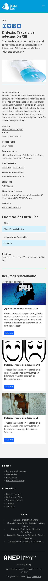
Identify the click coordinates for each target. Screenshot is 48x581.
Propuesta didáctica (11, 207)
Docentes (6, 167)
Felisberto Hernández (33, 155)
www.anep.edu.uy (24, 564)
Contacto (10, 506)
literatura (6, 158)
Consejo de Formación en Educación (26, 541)
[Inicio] (21, 6)
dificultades (7, 155)
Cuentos (28, 158)
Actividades (7, 185)
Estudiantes (18, 167)
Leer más (9, 333)
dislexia (17, 155)
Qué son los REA (14, 497)
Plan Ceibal (11, 477)
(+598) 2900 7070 (34, 576)
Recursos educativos (16, 471)
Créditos (10, 503)
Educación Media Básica (14, 229)
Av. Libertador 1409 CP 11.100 (18, 569)
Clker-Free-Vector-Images (25, 257)
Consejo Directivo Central (26, 519)
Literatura (8, 243)
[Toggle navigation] (43, 6)
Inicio (4, 20)
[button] (24, 70)
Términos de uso (14, 500)
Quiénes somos (13, 494)
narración (17, 158)
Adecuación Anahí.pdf (12, 129)
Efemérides (11, 474)
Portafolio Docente (15, 480)
